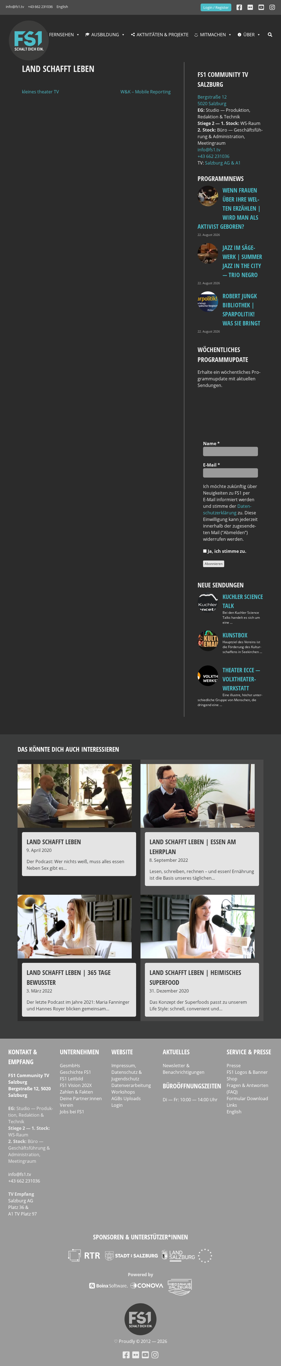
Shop (232, 1079)
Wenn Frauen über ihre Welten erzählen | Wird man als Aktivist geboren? (229, 208)
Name (211, 444)
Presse (234, 1066)
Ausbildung (105, 35)
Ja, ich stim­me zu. (226, 551)
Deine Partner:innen (81, 1098)
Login (117, 1105)
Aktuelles (176, 1051)
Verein (66, 1105)
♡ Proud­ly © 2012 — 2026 (140, 1341)
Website (122, 1051)
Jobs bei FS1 (72, 1112)
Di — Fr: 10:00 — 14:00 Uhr (190, 1100)
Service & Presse (249, 1051)
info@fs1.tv (15, 6)
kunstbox (235, 635)
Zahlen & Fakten (76, 1092)
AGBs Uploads (126, 1098)
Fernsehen (61, 35)
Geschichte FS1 (75, 1072)
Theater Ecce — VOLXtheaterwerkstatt (241, 679)
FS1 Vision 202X (76, 1085)
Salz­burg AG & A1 (223, 163)
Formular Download (247, 1098)
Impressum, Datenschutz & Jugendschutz (126, 1072)
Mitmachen (213, 35)
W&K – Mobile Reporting (145, 92)
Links (232, 1105)
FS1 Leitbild (71, 1079)
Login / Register (216, 7)
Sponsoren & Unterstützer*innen (140, 1236)
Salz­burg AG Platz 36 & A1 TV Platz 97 (22, 1207)
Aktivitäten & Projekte (163, 35)
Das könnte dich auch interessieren (68, 749)
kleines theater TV (40, 92)
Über (249, 35)
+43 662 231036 (40, 6)
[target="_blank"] (272, 7)
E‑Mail (211, 465)
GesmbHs (70, 1066)
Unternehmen (79, 1051)
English (62, 6)
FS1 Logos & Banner (247, 1072)
